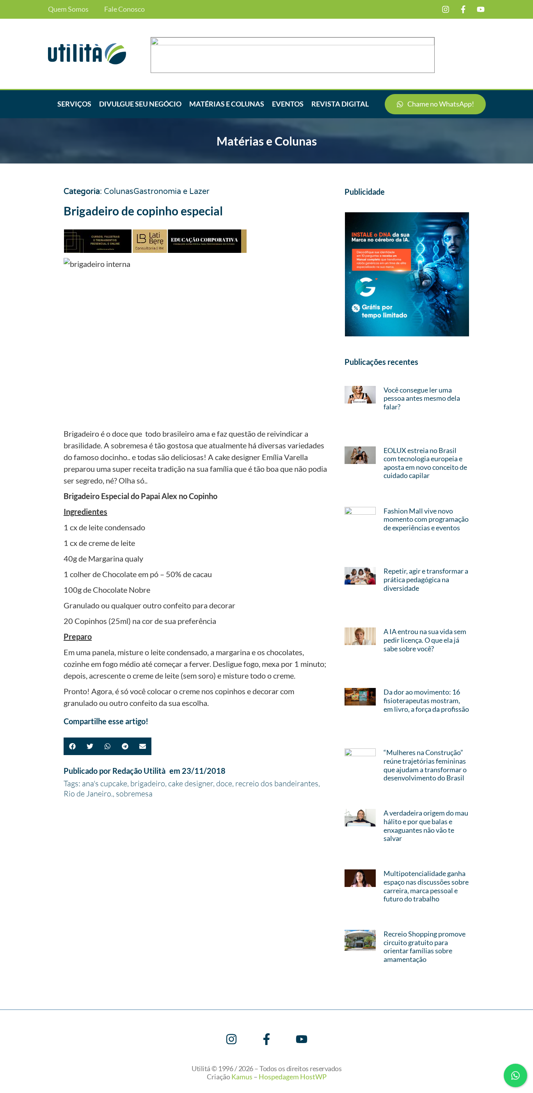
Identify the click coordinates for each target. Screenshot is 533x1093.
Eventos (288, 104)
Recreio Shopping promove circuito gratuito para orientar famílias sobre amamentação (424, 946)
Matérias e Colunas (226, 104)
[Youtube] (481, 9)
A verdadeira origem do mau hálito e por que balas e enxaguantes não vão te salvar (426, 825)
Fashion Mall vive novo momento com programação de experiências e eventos (426, 519)
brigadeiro (147, 783)
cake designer (190, 783)
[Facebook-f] (463, 9)
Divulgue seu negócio (140, 104)
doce (224, 783)
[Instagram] (445, 9)
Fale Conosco (124, 9)
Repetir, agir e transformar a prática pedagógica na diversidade (426, 579)
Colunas (118, 191)
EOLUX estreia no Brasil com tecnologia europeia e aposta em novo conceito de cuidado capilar (425, 463)
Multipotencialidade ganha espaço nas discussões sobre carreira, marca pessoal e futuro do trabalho (426, 886)
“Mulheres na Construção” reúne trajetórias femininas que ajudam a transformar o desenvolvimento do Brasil (425, 765)
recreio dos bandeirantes (276, 783)
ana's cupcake (104, 783)
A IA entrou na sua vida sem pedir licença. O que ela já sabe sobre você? (425, 639)
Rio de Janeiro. (88, 793)
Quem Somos (68, 9)
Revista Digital (340, 104)
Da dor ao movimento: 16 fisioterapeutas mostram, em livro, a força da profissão (426, 700)
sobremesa (134, 793)
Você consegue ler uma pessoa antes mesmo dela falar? (422, 398)
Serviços (74, 104)
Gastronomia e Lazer (171, 191)
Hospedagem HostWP (293, 1076)
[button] (72, 746)
